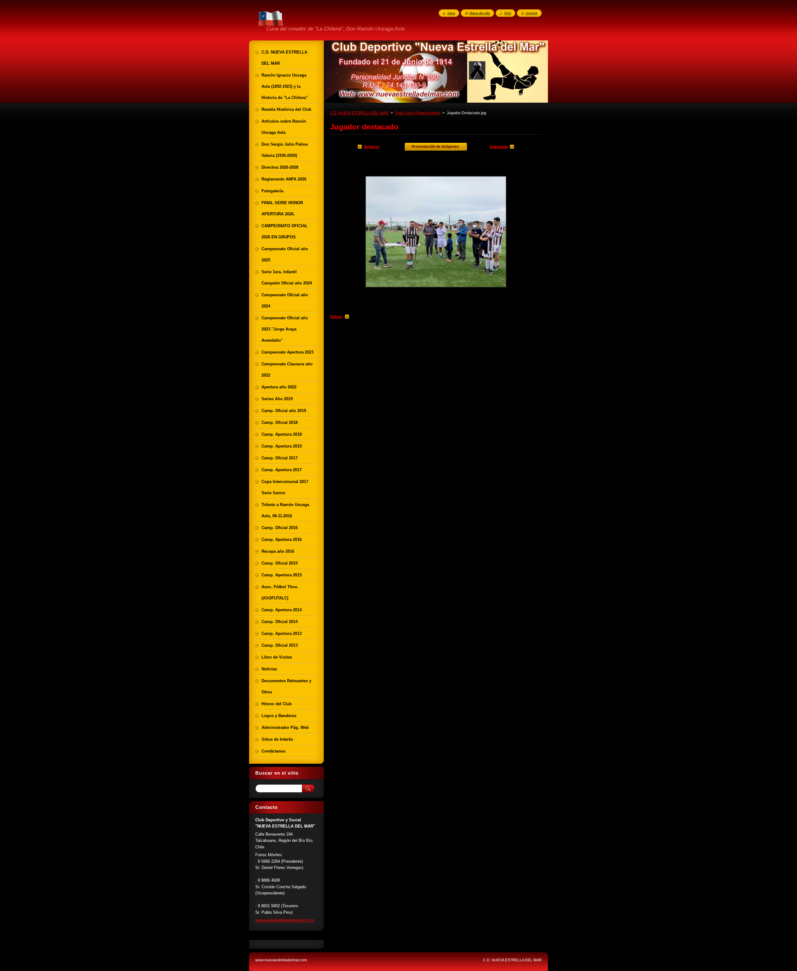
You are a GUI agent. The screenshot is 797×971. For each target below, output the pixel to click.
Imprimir (532, 13)
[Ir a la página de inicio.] (271, 25)
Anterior (372, 146)
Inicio (451, 13)
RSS (507, 13)
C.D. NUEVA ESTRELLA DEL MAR (359, 113)
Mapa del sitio (479, 13)
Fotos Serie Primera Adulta (417, 113)
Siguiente (498, 146)
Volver (336, 316)
